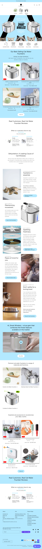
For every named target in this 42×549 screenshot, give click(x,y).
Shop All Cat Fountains (30, 316)
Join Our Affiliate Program (8, 518)
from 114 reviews (20, 133)
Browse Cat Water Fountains (29, 196)
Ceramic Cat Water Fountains (9, 387)
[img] (21, 132)
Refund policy (30, 546)
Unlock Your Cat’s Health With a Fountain (30, 249)
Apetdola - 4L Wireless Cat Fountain (11, 81)
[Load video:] (21, 342)
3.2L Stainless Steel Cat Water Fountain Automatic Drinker (30, 82)
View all (21, 114)
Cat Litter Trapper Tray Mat (30, 464)
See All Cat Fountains (11, 220)
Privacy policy (29, 545)
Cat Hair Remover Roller (30, 439)
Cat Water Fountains (31, 515)
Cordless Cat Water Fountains (10, 408)
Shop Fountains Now (11, 277)
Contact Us (5, 513)
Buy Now (21, 356)
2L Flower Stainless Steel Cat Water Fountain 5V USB (30, 107)
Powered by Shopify (23, 545)
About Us (5, 515)
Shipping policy (24, 546)
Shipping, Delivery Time (20, 513)
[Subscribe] (20, 532)
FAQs (16, 517)
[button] (2, 5)
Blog (4, 517)
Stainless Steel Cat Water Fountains (29, 387)
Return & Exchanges (19, 515)
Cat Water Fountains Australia (14, 545)
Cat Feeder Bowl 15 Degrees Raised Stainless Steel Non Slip (12, 440)
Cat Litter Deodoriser (11, 464)
